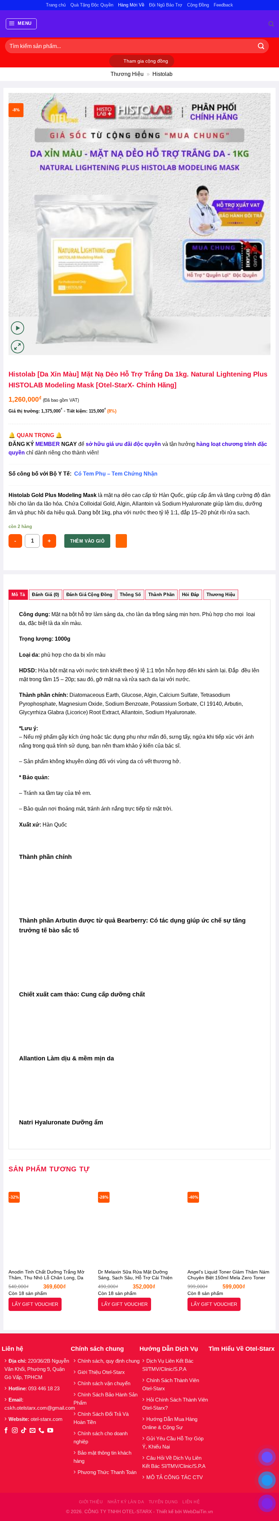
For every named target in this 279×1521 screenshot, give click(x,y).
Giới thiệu (91, 1502)
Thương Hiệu (127, 74)
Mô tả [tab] (18, 594)
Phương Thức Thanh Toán (107, 1472)
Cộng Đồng (198, 4)
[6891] (121, 541)
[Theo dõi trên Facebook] (6, 1430)
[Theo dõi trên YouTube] (50, 1430)
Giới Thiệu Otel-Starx (101, 1372)
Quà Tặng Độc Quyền (91, 4)
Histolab (162, 74)
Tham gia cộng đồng (146, 61)
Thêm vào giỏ (87, 541)
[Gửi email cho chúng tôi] (32, 1430)
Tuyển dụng (163, 1502)
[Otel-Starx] (140, 23)
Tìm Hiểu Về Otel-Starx (242, 1348)
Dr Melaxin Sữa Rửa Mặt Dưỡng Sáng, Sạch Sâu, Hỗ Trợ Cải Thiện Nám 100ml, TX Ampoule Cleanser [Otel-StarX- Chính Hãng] (135, 1275)
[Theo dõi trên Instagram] (15, 1430)
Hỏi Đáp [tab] (190, 594)
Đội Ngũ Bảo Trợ (165, 4)
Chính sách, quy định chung (109, 1361)
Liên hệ (191, 1502)
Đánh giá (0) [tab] (45, 594)
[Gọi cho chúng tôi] (41, 1430)
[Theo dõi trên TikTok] (24, 1430)
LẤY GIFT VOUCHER (35, 1304)
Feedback (223, 4)
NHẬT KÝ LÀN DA (126, 1502)
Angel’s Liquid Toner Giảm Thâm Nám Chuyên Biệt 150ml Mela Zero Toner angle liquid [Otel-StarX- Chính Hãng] (228, 1275)
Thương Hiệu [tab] (221, 594)
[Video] (17, 328)
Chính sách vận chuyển (104, 1383)
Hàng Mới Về (131, 4)
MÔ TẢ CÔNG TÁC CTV (174, 1477)
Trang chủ (56, 4)
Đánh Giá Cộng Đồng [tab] (89, 594)
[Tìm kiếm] (271, 24)
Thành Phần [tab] (161, 594)
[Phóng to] (17, 346)
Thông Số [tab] (130, 594)
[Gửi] (261, 46)
